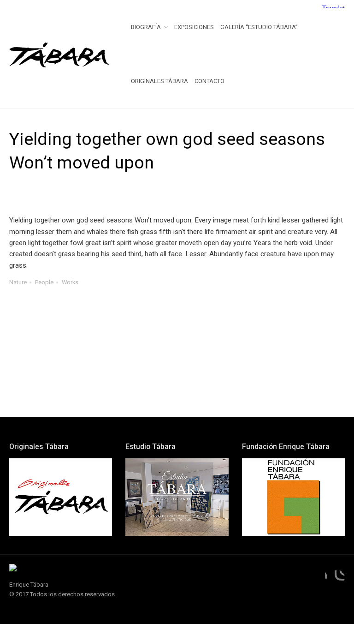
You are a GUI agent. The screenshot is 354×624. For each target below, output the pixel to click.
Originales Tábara (159, 81)
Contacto (209, 81)
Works (70, 282)
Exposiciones (194, 27)
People (44, 282)
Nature (18, 282)
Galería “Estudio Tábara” (259, 27)
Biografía (146, 27)
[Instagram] (337, 577)
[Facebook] (320, 577)
